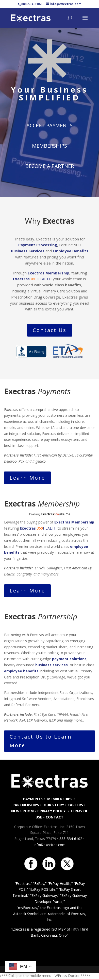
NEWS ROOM (22, 811)
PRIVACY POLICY (52, 811)
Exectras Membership (48, 272)
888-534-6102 (70, 838)
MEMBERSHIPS (49, 145)
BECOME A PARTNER (49, 166)
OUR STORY (53, 804)
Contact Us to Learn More (41, 741)
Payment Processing (37, 244)
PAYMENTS (33, 798)
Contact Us (50, 330)
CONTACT (54, 817)
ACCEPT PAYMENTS (49, 125)
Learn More (27, 477)
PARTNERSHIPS (25, 804)
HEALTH (33, 278)
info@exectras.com (49, 844)
